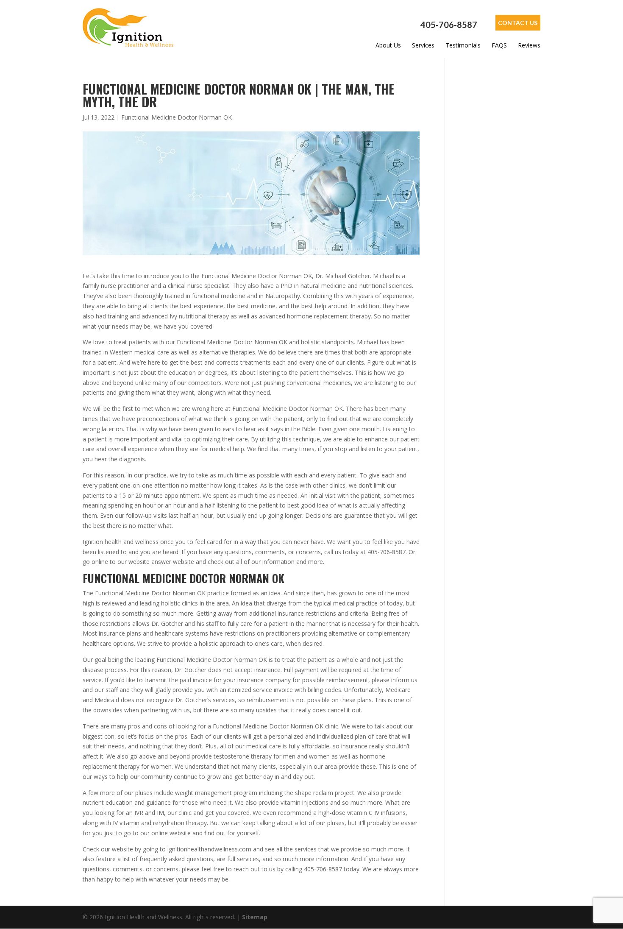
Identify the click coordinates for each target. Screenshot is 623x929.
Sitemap (254, 917)
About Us (388, 45)
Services (423, 45)
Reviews (529, 45)
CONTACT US (517, 22)
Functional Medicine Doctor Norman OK (176, 117)
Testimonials (463, 45)
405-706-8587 (448, 25)
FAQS (499, 45)
